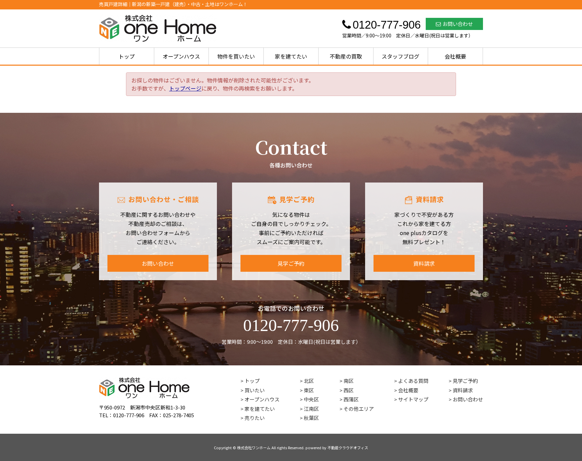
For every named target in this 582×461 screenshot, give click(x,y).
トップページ (185, 88)
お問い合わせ (458, 23)
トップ (127, 56)
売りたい (255, 417)
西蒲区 (351, 399)
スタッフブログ (400, 56)
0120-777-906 (291, 325)
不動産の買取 (346, 56)
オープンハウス (181, 56)
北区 (309, 380)
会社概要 (455, 56)
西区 (349, 390)
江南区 (311, 408)
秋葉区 (311, 417)
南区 (349, 380)
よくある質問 (413, 380)
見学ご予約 (291, 263)
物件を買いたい (236, 56)
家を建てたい (291, 56)
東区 (309, 390)
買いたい (255, 390)
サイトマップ (413, 399)
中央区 (311, 399)
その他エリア (359, 408)
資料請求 (424, 263)
